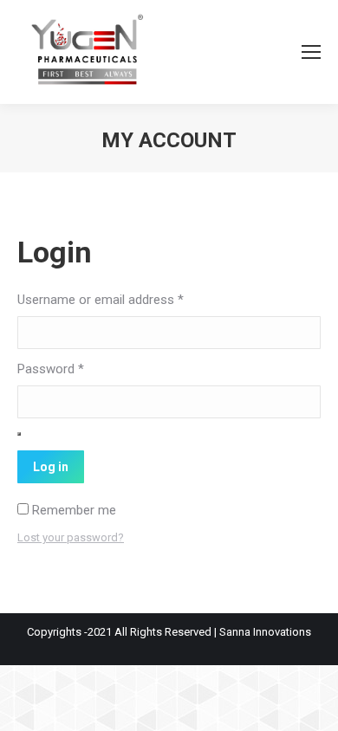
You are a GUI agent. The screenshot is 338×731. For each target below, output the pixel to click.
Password (50, 369)
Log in (50, 467)
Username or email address (100, 299)
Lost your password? (70, 537)
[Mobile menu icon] (311, 51)
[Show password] (19, 434)
